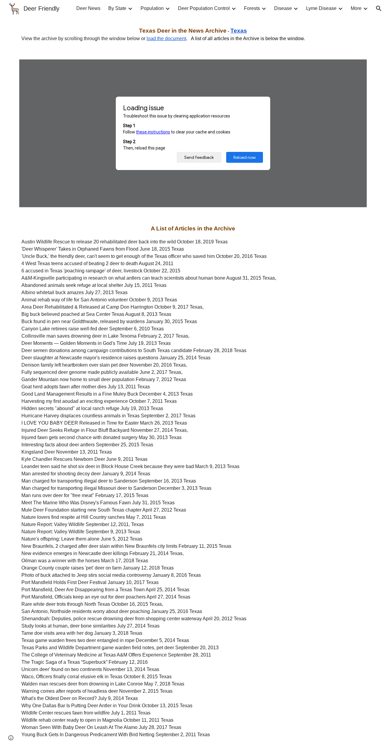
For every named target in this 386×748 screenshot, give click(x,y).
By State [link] (117, 8)
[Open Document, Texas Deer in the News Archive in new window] (355, 67)
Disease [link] (283, 8)
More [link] (356, 8)
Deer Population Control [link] (204, 8)
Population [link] (152, 8)
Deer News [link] (88, 8)
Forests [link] (252, 8)
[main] (193, 34)
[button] (379, 8)
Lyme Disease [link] (321, 8)
